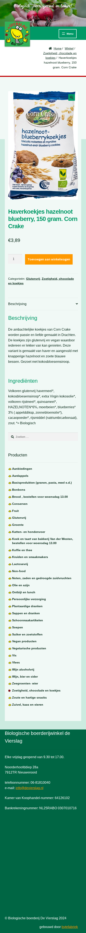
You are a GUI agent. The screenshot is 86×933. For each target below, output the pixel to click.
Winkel (69, 48)
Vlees (16, 662)
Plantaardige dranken (27, 606)
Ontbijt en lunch (23, 592)
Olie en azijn (21, 585)
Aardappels (20, 475)
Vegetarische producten (29, 648)
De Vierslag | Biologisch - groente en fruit (17, 34)
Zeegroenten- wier (25, 683)
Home (58, 48)
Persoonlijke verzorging (29, 599)
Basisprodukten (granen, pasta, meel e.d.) (42, 482)
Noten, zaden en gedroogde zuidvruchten (41, 578)
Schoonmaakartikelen (27, 620)
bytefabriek (70, 927)
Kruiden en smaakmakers (30, 557)
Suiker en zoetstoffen (27, 634)
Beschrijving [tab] (17, 304)
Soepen (17, 627)
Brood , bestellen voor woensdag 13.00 (40, 496)
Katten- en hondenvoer (28, 531)
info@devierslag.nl (29, 788)
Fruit (15, 510)
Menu (70, 34)
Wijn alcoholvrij (23, 669)
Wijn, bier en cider (25, 676)
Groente (18, 524)
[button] (71, 97)
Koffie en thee (22, 550)
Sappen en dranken (26, 613)
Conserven (20, 503)
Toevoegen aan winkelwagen (49, 259)
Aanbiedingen (22, 468)
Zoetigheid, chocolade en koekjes (36, 690)
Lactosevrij (20, 564)
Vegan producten (24, 641)
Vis (14, 655)
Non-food (19, 571)
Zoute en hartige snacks (29, 697)
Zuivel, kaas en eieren (27, 704)
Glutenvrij (33, 278)
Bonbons (18, 489)
